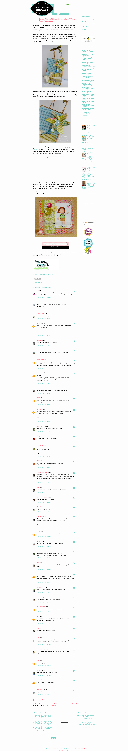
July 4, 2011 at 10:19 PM (44, 644)
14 (74, 446)
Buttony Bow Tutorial (88, 124)
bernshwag (39, 409)
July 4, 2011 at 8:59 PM (43, 623)
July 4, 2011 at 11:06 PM (44, 665)
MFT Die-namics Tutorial (86, 92)
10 (74, 398)
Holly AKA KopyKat (42, 497)
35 (74, 681)
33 (74, 661)
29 (74, 617)
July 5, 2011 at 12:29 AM (44, 675)
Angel (38, 628)
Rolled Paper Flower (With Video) (88, 109)
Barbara (39, 506)
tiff (38, 660)
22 (74, 542)
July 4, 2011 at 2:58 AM (43, 393)
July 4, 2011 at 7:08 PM (43, 592)
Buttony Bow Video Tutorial (87, 63)
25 (74, 575)
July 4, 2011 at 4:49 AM (43, 431)
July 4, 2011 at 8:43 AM (43, 492)
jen (38, 290)
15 (74, 461)
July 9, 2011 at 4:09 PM (43, 694)
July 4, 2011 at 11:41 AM (44, 546)
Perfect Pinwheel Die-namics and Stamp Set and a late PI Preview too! (57, 20)
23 (74, 552)
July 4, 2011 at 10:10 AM (44, 527)
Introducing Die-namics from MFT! (88, 167)
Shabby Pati (40, 587)
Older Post (74, 703)
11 (74, 410)
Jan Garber (40, 649)
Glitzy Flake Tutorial (86, 78)
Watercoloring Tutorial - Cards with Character (87, 52)
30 (74, 629)
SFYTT (42, 282)
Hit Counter (64, 724)
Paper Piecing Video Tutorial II (88, 102)
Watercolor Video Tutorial (87, 114)
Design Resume (63, 14)
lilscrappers (40, 426)
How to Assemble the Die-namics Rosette (88, 81)
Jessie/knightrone (42, 597)
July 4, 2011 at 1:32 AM (43, 335)
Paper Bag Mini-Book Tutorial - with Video (88, 96)
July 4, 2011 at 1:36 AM (43, 345)
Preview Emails (91, 23)
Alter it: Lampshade (88, 179)
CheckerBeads (40, 516)
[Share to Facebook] (40, 279)
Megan (38, 460)
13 (74, 437)
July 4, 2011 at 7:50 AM (43, 467)
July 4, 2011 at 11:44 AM (44, 558)
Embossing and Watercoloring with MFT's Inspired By (88, 67)
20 (74, 517)
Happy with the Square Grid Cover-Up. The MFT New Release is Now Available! (88, 139)
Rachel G (39, 541)
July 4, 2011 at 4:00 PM (43, 582)
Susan (38, 531)
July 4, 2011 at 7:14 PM (43, 602)
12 (74, 427)
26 (74, 588)
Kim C (38, 350)
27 (74, 598)
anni (38, 616)
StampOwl (39, 340)
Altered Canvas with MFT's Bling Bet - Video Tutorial (88, 60)
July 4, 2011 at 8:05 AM (43, 483)
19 (74, 507)
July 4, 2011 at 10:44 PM (44, 656)
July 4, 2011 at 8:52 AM (43, 502)
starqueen (39, 373)
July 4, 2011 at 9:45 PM (43, 633)
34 (74, 671)
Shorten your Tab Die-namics (87, 111)
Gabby (38, 397)
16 (74, 473)
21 (74, 532)
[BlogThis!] (37, 279)
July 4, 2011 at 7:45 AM (43, 456)
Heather (39, 388)
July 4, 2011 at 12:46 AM (44, 309)
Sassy (38, 436)
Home (54, 14)
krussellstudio (41, 606)
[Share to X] (39, 279)
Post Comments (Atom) (49, 705)
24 (74, 563)
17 (74, 488)
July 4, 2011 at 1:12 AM (43, 318)
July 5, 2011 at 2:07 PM (43, 685)
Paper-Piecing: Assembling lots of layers (88, 105)
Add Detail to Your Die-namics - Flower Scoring (88, 56)
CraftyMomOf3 (40, 445)
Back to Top (83, 748)
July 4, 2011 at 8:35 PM (43, 612)
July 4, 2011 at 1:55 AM (43, 355)
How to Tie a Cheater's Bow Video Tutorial (87, 85)
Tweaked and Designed (57, 748)
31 (74, 638)
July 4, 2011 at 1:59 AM (43, 368)
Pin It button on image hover (64, 750)
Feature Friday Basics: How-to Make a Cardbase (87, 75)
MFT (59, 149)
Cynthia (39, 670)
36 (74, 690)
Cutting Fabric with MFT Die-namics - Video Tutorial (88, 71)
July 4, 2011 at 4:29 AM (43, 404)
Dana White (40, 551)
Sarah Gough (40, 313)
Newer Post (36, 703)
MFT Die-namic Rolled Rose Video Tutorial (88, 89)
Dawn (38, 487)
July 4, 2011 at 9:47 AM (43, 512)
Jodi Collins (40, 680)
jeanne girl (40, 302)
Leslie (39, 574)
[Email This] (36, 279)
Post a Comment (38, 700)
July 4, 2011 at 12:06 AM (44, 297)
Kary (38, 637)
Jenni (38, 323)
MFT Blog (49, 252)
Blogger (78, 748)
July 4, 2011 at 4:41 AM (43, 421)
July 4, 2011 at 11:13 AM (44, 536)
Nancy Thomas (40, 359)
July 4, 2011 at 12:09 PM (44, 569)
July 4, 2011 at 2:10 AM (43, 383)
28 (74, 607)
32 (74, 650)
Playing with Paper (42, 472)
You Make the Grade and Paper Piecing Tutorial (88, 153)
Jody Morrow (40, 689)
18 (74, 498)
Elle (38, 562)
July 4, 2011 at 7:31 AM (43, 441)
